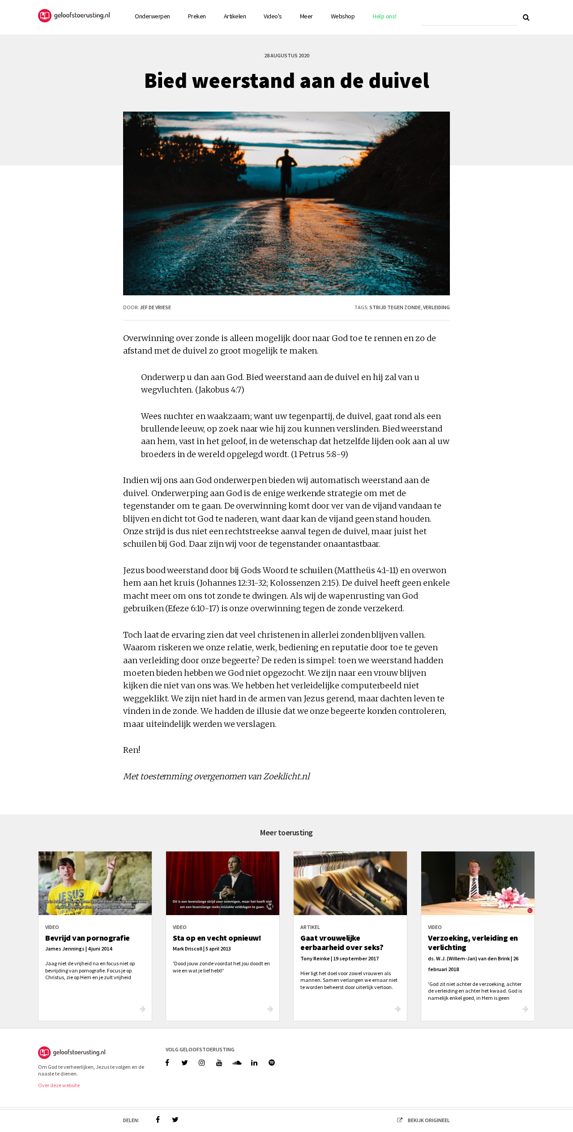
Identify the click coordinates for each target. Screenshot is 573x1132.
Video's (273, 16)
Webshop (343, 16)
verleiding (436, 307)
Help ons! (384, 16)
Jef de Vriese (155, 307)
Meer (306, 16)
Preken (197, 16)
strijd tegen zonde (395, 307)
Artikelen (235, 16)
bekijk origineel (429, 1120)
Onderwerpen (152, 16)
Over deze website (59, 1085)
